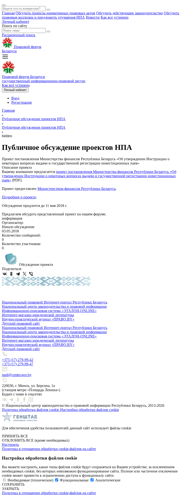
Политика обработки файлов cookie (31, 410)
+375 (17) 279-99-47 (17, 364)
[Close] (4, 5)
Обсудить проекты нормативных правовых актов (55, 13)
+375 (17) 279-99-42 (17, 360)
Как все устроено (114, 17)
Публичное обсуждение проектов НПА (34, 119)
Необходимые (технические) (30, 480)
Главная (8, 13)
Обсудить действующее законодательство (129, 13)
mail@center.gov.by (17, 375)
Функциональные (74, 480)
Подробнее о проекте (19, 197)
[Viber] (31, 274)
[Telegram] (18, 274)
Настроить (10, 445)
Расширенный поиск (18, 35)
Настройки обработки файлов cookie (89, 410)
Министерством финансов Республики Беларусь (76, 189)
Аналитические (107, 480)
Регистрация (21, 102)
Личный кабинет (15, 22)
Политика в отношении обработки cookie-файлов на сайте (49, 449)
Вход (15, 98)
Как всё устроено (16, 85)
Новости (93, 17)
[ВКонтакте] (5, 274)
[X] (24, 274)
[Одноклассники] (11, 274)
